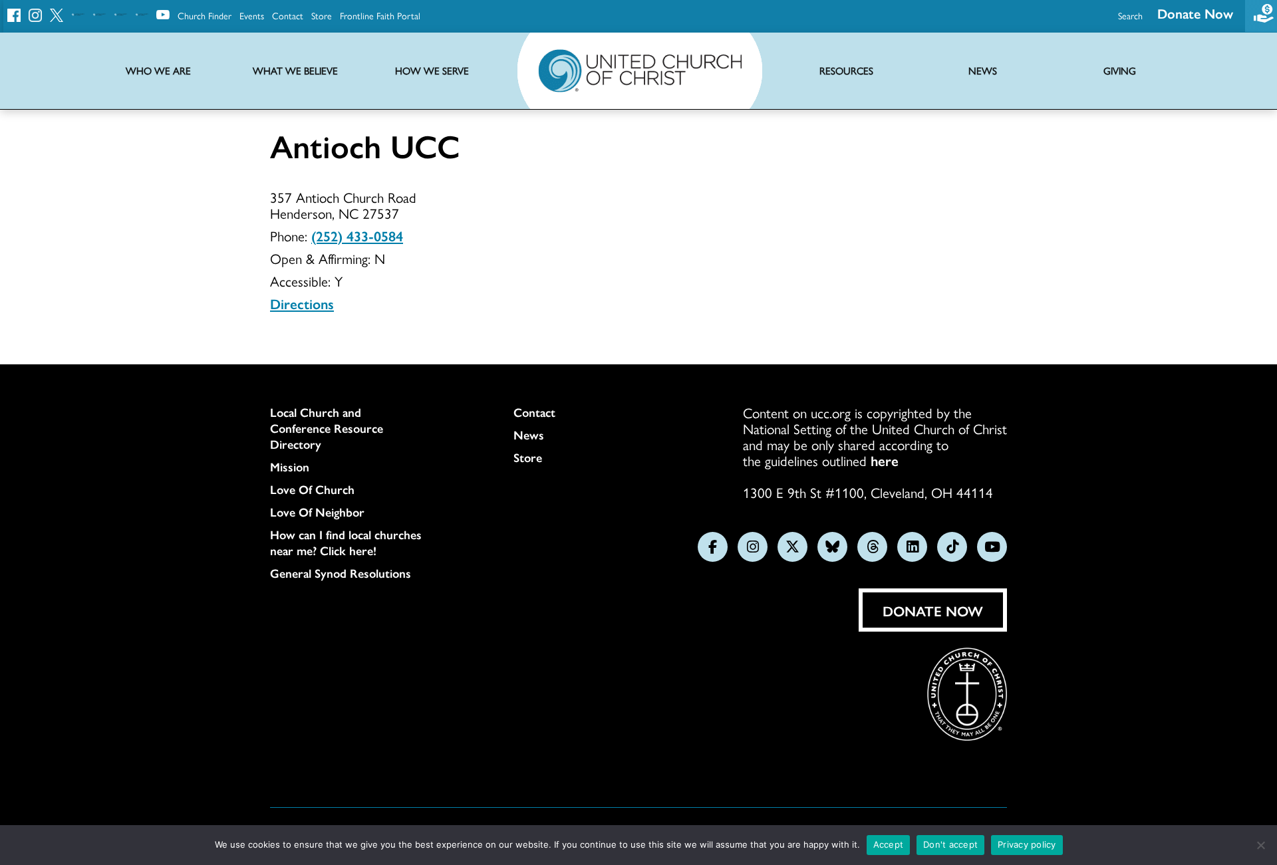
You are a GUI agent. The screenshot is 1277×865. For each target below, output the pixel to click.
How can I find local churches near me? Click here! (346, 542)
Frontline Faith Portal (380, 15)
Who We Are (158, 70)
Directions (302, 303)
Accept (888, 844)
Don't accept (950, 844)
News (528, 435)
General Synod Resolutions (340, 573)
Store (321, 15)
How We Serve (432, 70)
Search (1130, 15)
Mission (289, 467)
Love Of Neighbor (317, 512)
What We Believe (295, 70)
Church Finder (204, 15)
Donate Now (1195, 13)
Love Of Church (312, 489)
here (885, 460)
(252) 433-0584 (357, 235)
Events (251, 15)
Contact (287, 15)
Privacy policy (1027, 844)
